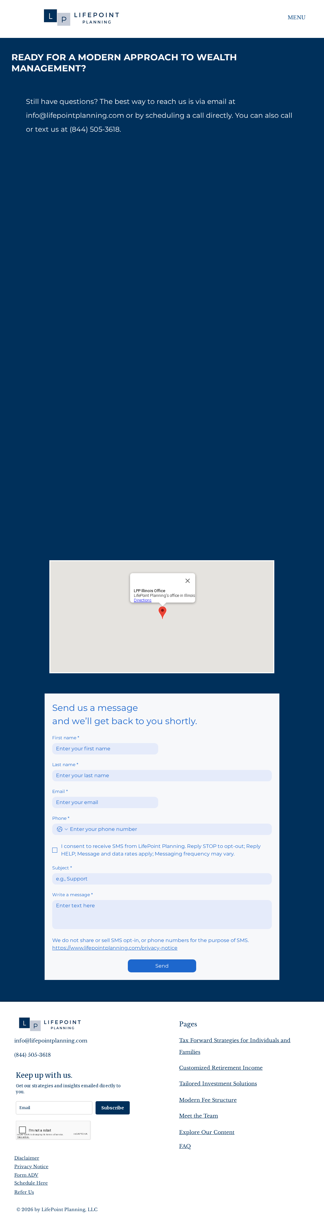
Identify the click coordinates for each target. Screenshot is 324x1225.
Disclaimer (26, 1158)
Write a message (72, 895)
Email (60, 791)
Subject (62, 868)
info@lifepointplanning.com (75, 115)
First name (65, 738)
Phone (60, 818)
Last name (65, 764)
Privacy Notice (31, 1166)
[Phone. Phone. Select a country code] (62, 829)
